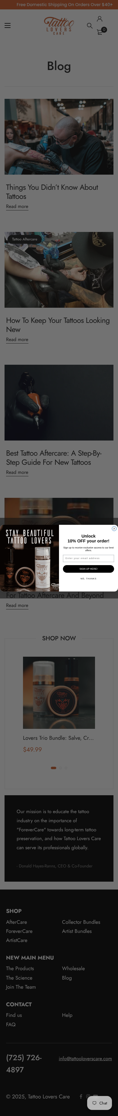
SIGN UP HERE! (88, 569)
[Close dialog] (114, 528)
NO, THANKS (88, 578)
